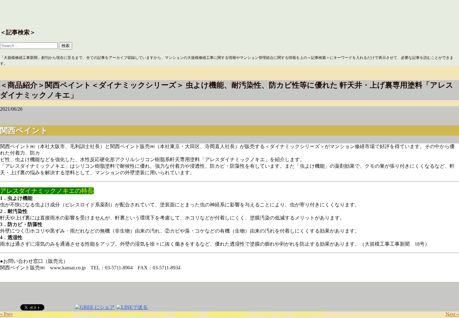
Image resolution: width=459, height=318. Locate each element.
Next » (452, 314)
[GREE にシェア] (95, 307)
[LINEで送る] (132, 307)
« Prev (6, 314)
